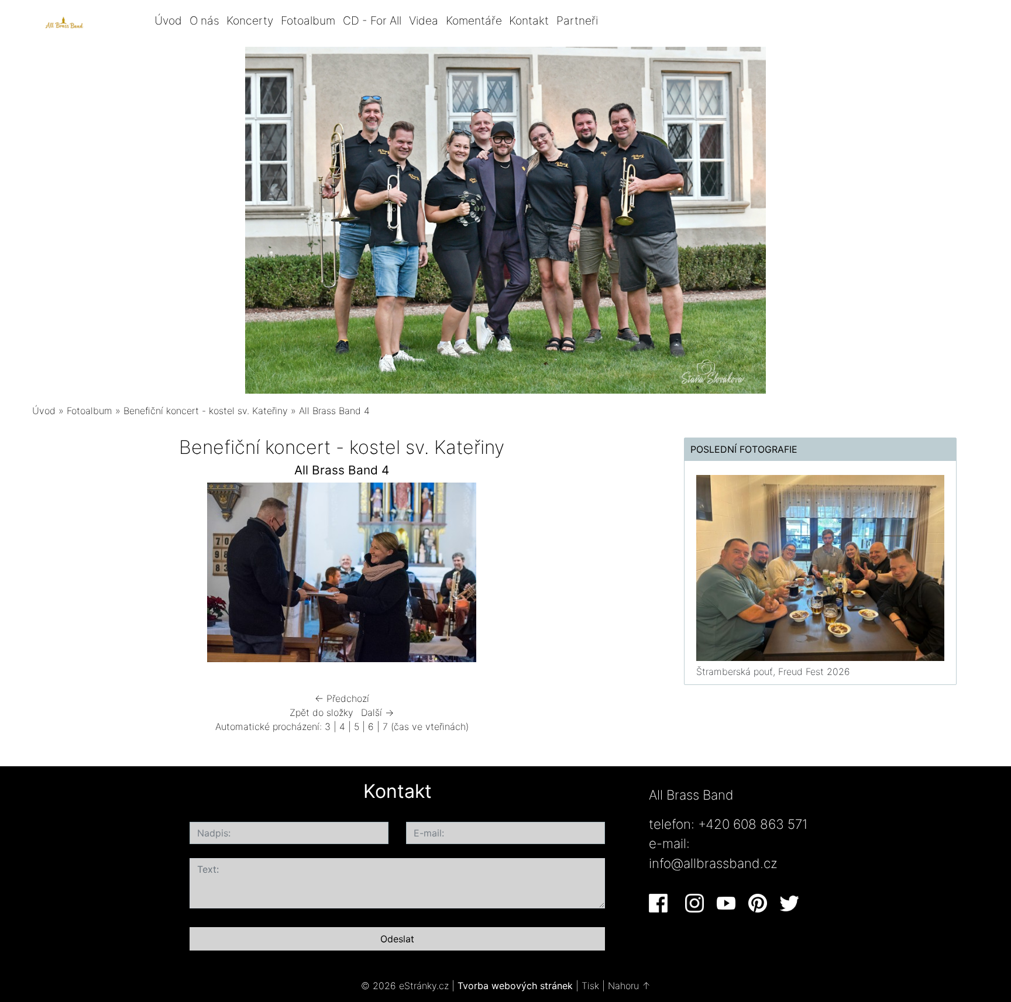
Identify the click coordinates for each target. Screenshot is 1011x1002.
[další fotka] (633, 575)
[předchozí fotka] (51, 575)
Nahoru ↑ (629, 985)
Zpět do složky (321, 712)
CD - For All (372, 20)
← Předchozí (342, 698)
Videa (423, 20)
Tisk (590, 985)
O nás (204, 20)
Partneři (577, 20)
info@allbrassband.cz (713, 863)
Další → (377, 712)
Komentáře (474, 20)
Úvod (168, 20)
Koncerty (249, 20)
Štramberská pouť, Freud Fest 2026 (773, 671)
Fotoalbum (308, 20)
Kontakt (529, 20)
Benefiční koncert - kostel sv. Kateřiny (205, 410)
